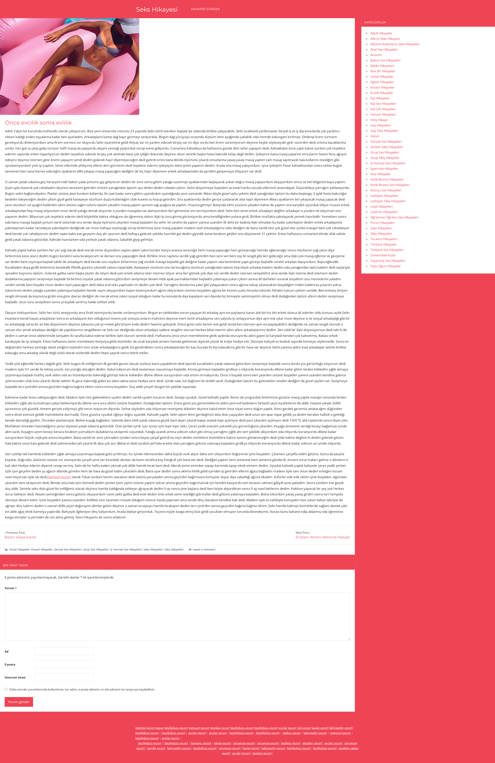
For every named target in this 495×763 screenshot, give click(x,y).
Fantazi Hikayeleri (383, 114)
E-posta (10, 664)
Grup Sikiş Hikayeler (384, 158)
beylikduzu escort (176, 728)
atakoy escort (291, 733)
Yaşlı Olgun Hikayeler (385, 266)
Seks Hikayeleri (153, 549)
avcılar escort (287, 728)
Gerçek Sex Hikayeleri (68, 549)
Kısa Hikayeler (380, 174)
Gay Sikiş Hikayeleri (384, 131)
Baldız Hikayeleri (382, 66)
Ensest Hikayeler (42, 549)
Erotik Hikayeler (381, 93)
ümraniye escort (244, 743)
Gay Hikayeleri (380, 125)
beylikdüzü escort (147, 733)
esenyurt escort (199, 728)
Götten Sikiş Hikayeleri (386, 147)
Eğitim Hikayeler (382, 82)
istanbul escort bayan (149, 728)
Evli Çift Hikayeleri (383, 109)
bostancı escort (201, 743)
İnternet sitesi (15, 677)
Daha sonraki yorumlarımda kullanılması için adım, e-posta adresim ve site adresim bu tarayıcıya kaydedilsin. (82, 689)
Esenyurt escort (59, 477)
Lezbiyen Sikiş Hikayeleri (387, 201)
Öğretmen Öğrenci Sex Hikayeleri (394, 217)
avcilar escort (197, 733)
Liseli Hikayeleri (381, 206)
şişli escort (304, 728)
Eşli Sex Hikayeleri (383, 104)
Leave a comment (204, 549)
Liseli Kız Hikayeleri (384, 212)
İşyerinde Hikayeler (384, 168)
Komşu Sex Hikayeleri (386, 190)
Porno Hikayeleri (382, 223)
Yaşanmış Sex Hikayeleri (387, 261)
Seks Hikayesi (157, 9)
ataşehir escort (312, 743)
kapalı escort (320, 728)
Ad (7, 651)
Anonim (376, 55)
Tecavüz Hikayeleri (383, 239)
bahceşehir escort (341, 728)
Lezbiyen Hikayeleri (384, 196)
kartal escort (222, 743)
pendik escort (156, 748)
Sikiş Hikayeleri (174, 549)
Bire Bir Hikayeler (382, 71)
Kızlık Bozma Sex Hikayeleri (390, 185)
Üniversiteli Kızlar (383, 255)
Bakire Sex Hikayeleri (385, 60)
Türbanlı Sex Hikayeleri (387, 250)
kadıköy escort (290, 743)
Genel (374, 136)
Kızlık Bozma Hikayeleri (387, 179)
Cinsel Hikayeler (19, 549)
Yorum (11, 588)
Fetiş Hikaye (379, 120)
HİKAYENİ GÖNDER (205, 9)
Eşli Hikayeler (380, 98)
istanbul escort (220, 728)
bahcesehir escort (315, 733)
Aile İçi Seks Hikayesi (385, 39)
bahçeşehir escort (179, 748)
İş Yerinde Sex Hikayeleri (126, 549)
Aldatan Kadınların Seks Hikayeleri (395, 44)
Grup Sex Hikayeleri (96, 549)
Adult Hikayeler (381, 33)
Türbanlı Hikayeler (383, 244)
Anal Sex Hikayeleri (384, 49)
